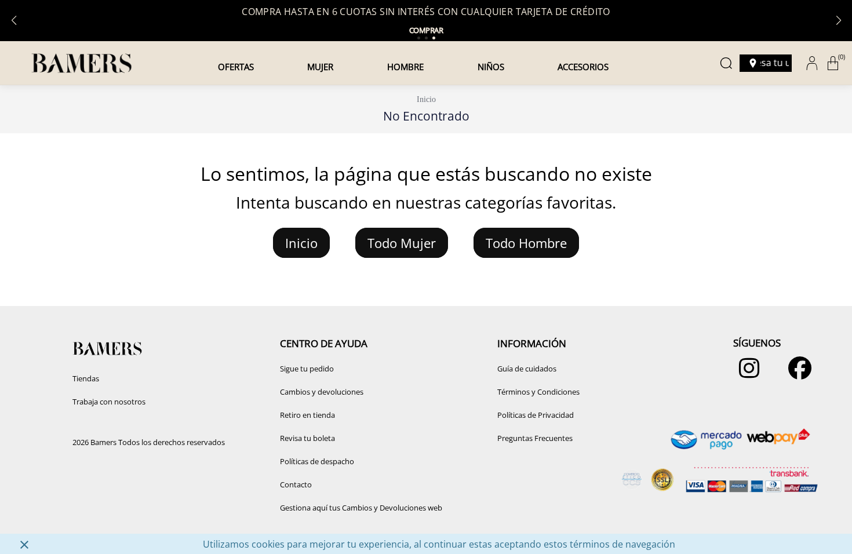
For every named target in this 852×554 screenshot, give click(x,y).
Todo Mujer (401, 243)
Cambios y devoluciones (321, 392)
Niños (491, 66)
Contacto (296, 484)
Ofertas (236, 66)
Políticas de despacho (317, 461)
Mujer (320, 66)
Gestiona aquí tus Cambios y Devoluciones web (361, 507)
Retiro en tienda (307, 415)
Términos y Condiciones (538, 392)
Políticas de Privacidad (535, 415)
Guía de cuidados (526, 368)
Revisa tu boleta (307, 438)
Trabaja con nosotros (108, 401)
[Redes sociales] (746, 374)
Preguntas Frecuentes (535, 438)
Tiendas (85, 378)
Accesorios (583, 66)
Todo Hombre (526, 243)
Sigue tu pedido (307, 368)
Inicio (426, 99)
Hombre (405, 66)
